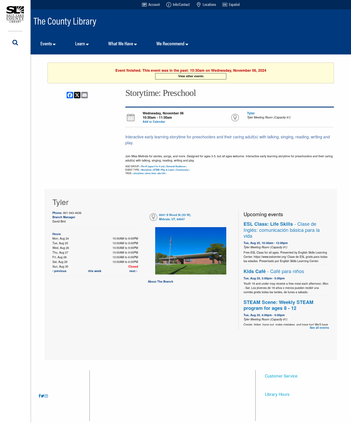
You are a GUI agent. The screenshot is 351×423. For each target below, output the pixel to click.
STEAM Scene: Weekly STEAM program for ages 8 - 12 (278, 305)
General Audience (175, 166)
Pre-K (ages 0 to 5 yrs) (153, 166)
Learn (80, 43)
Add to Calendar (154, 121)
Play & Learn (167, 169)
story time (150, 173)
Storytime (146, 169)
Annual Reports (159, 401)
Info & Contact (105, 401)
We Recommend (170, 43)
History (153, 390)
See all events (319, 327)
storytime (138, 173)
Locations (102, 390)
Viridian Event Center (216, 390)
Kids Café (274, 271)
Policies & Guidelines (110, 411)
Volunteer (208, 380)
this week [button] (94, 271)
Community (182, 169)
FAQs (99, 380)
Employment (157, 411)
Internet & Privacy (160, 380)
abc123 (161, 173)
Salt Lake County (213, 401)
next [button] (132, 271)
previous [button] (59, 271)
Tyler (251, 113)
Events (46, 43)
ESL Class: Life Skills (282, 229)
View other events (191, 76)
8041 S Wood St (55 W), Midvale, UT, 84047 (175, 217)
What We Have (121, 43)
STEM (156, 169)
